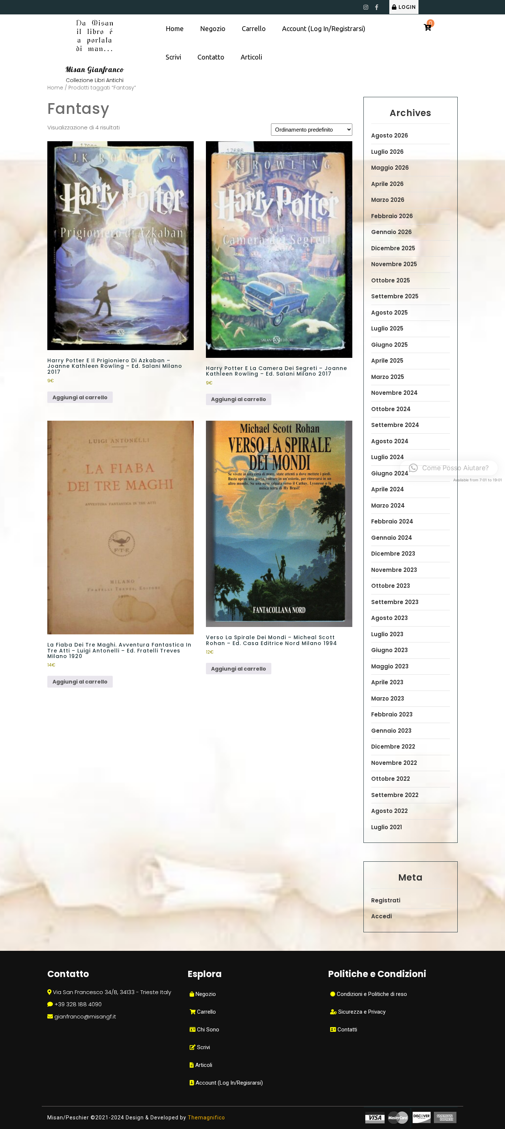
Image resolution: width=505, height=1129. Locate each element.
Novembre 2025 (394, 264)
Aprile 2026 (387, 184)
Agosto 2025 (389, 312)
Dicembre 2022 (393, 746)
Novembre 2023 (394, 570)
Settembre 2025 (394, 296)
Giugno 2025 (389, 345)
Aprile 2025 (387, 361)
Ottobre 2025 (390, 280)
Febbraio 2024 (392, 521)
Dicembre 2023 (393, 553)
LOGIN (407, 7)
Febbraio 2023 (392, 714)
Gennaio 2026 (391, 232)
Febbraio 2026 (392, 216)
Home (175, 28)
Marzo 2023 (387, 698)
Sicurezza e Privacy (361, 1011)
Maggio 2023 (390, 666)
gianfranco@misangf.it (85, 1016)
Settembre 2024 (395, 425)
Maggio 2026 (390, 168)
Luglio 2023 (387, 634)
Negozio (213, 28)
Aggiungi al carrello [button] (80, 397)
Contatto (210, 57)
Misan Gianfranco (94, 69)
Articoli (251, 57)
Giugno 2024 (390, 473)
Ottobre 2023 (390, 586)
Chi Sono (207, 1029)
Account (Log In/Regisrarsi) (228, 1082)
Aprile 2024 (387, 489)
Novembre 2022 (394, 763)
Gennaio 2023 (391, 731)
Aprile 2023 (387, 682)
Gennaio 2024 (391, 538)
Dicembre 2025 (393, 248)
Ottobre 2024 (391, 409)
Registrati (385, 900)
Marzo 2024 (388, 505)
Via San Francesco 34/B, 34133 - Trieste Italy (112, 992)
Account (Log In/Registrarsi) (323, 28)
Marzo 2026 (387, 200)
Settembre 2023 (394, 602)
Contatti (346, 1029)
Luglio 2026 (387, 152)
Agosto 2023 (389, 618)
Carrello (254, 28)
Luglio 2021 (386, 827)
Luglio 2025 (387, 328)
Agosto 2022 (389, 811)
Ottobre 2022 (390, 779)
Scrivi (173, 57)
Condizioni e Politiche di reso (371, 994)
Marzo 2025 (387, 377)
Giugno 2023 (389, 650)
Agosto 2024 (390, 441)
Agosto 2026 (389, 135)
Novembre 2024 (394, 393)
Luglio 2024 (387, 457)
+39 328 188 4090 (78, 1004)
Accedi (381, 916)
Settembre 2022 (394, 795)
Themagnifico (205, 1117)
